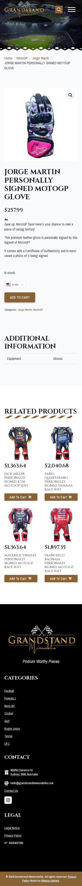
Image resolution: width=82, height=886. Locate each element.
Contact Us (11, 791)
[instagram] (8, 800)
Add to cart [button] (17, 497)
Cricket (8, 713)
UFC (7, 744)
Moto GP (9, 706)
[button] (70, 95)
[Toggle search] (59, 9)
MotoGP (22, 58)
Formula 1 (10, 698)
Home (8, 58)
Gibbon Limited (50, 881)
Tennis (8, 736)
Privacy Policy (12, 835)
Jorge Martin (40, 58)
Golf (6, 721)
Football (9, 691)
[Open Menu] (71, 9)
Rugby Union (12, 729)
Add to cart (20, 297)
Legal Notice (12, 828)
